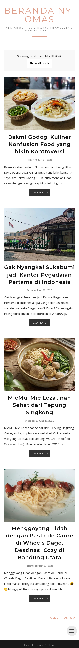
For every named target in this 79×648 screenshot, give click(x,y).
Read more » (39, 192)
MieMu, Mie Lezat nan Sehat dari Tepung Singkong (39, 405)
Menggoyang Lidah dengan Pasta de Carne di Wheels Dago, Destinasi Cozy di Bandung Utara (39, 543)
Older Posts (61, 617)
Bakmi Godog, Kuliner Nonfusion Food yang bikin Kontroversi (39, 144)
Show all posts (40, 63)
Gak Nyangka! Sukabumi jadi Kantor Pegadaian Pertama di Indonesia (39, 274)
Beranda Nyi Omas (39, 14)
